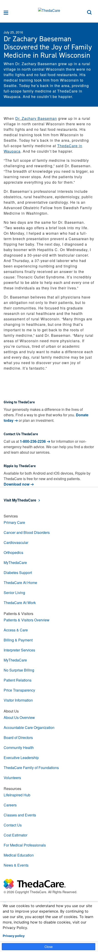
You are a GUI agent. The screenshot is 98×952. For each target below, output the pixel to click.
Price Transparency (19, 690)
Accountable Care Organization (29, 727)
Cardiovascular (16, 542)
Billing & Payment (18, 640)
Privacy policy (14, 936)
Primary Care (14, 522)
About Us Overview (19, 717)
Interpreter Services (19, 650)
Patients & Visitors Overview (26, 620)
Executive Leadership (21, 757)
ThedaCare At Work (20, 602)
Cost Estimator (15, 835)
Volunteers (12, 777)
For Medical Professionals (25, 845)
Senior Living (14, 592)
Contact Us (13, 825)
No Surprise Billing (19, 670)
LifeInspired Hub (17, 795)
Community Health (19, 747)
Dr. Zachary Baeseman (36, 118)
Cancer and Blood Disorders (27, 532)
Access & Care (16, 630)
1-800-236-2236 (33, 441)
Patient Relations (17, 680)
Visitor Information (18, 700)
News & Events (16, 865)
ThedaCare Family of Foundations (31, 767)
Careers (10, 805)
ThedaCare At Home (20, 582)
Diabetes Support (18, 572)
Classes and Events (20, 815)
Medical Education (19, 855)
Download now (16, 484)
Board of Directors (18, 737)
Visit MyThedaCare (20, 500)
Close (48, 947)
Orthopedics (13, 552)
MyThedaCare (15, 562)
